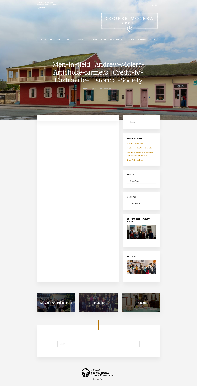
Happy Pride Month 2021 (135, 160)
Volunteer (98, 303)
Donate (47, 2)
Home (39, 2)
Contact (54, 2)
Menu (154, 5)
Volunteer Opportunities (135, 143)
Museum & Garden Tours (47, 4)
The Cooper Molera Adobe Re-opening (139, 148)
